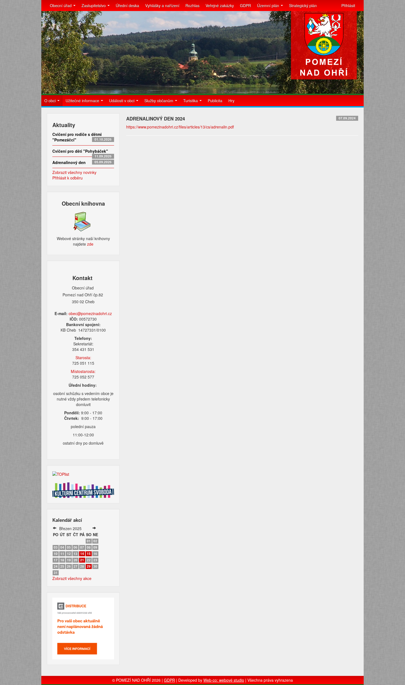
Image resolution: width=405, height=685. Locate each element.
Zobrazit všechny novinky (74, 172)
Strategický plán (303, 5)
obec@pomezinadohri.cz (90, 313)
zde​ (90, 244)
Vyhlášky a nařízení (162, 5)
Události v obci (122, 100)
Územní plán (268, 5)
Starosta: (83, 357)
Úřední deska (127, 5)
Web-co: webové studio (223, 680)
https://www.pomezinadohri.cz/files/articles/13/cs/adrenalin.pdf (180, 127)
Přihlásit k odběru (67, 178)
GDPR (245, 5)
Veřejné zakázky (220, 5)
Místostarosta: (83, 371)
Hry (231, 100)
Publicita (215, 100)
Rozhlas (192, 5)
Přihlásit (348, 5)
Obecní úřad (61, 5)
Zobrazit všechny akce (71, 578)
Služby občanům (159, 100)
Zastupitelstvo (94, 5)
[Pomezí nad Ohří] (324, 45)
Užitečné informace (83, 100)
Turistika (191, 100)
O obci (50, 100)
